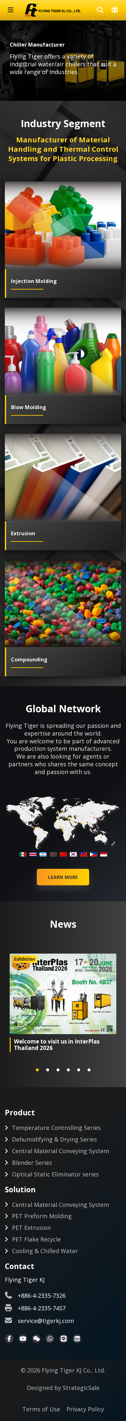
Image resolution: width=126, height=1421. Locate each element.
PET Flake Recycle (36, 1239)
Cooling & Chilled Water (45, 1251)
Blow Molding (28, 407)
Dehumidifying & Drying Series (54, 1139)
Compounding (29, 659)
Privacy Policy (85, 1409)
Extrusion (23, 533)
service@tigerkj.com (46, 1321)
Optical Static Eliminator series (55, 1174)
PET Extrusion (31, 1227)
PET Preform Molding (42, 1216)
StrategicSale (81, 1388)
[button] (37, 1069)
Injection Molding (34, 281)
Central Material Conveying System (60, 1151)
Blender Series (32, 1162)
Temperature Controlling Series (56, 1127)
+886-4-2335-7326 (42, 1295)
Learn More (63, 877)
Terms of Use (41, 1409)
